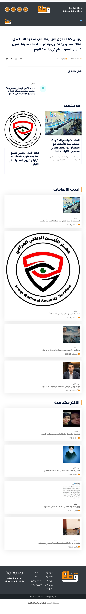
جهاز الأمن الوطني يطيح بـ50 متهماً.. (64, 314)
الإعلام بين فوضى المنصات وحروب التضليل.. (60, 386)
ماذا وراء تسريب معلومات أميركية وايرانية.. (61, 350)
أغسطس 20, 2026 (71, 390)
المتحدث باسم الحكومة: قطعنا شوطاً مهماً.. (60, 221)
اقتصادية (49, 577)
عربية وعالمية (49, 585)
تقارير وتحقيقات (37, 585)
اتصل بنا (49, 589)
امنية (36, 573)
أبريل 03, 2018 (73, 438)
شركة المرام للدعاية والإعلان (36, 603)
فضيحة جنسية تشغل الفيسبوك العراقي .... (60, 434)
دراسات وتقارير (36, 581)
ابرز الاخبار (76, 218)
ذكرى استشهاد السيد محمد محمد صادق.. (61, 470)
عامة (36, 577)
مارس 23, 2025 (73, 510)
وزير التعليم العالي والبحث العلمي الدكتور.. (61, 507)
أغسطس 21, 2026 (71, 225)
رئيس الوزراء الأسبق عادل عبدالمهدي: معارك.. (59, 543)
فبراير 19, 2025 (73, 474)
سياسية (77, 431)
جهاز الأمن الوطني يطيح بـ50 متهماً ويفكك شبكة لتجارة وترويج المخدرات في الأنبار (20, 91)
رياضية (49, 581)
